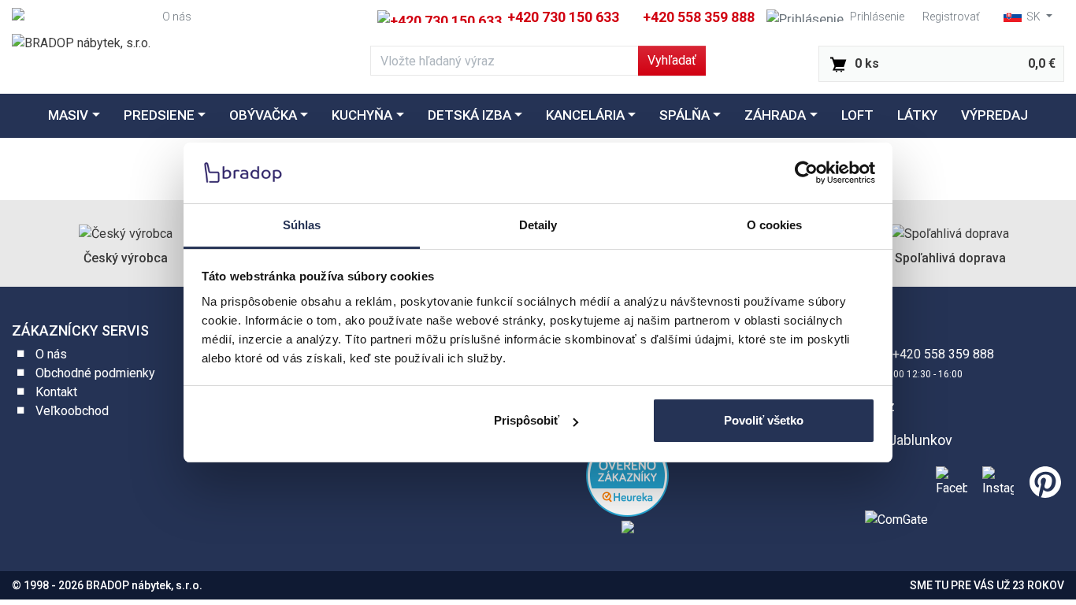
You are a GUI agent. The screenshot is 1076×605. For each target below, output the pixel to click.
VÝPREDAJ (994, 115)
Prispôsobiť (526, 420)
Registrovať (951, 16)
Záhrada (775, 115)
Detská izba (469, 115)
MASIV (68, 115)
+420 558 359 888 (699, 17)
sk (1033, 16)
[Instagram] (995, 479)
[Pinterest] (1042, 479)
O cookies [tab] (775, 225)
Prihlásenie (877, 16)
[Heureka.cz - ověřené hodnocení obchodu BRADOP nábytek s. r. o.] (627, 474)
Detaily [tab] (538, 225)
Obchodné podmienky (95, 373)
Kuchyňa (362, 115)
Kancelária (585, 115)
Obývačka (263, 115)
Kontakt (56, 391)
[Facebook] (948, 479)
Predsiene (159, 115)
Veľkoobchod (72, 410)
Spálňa (684, 115)
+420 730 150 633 (561, 17)
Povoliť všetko (763, 420)
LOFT (857, 115)
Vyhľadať (671, 60)
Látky (917, 115)
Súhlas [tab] (302, 225)
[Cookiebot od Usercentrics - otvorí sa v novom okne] (806, 172)
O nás (176, 16)
